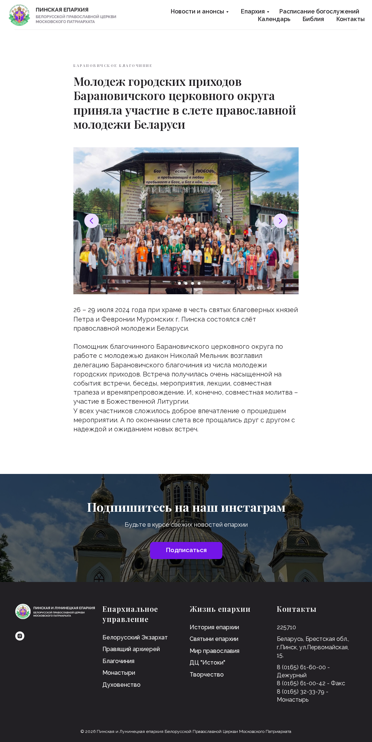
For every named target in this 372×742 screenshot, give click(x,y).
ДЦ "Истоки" (207, 662)
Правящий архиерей (131, 649)
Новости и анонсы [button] (197, 11)
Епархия (253, 11)
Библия (313, 19)
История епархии (214, 627)
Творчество (207, 674)
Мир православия (214, 650)
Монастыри (118, 672)
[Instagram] (19, 636)
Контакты (350, 19)
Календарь (274, 19)
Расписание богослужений (319, 11)
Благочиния (118, 661)
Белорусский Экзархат (135, 637)
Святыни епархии (214, 638)
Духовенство (121, 684)
